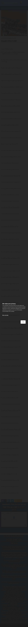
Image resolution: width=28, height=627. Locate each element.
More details (5, 315)
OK (23, 322)
